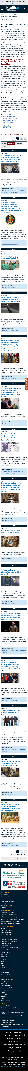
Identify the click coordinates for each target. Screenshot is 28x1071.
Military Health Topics (7, 926)
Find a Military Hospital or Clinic (8, 1008)
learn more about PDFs (20, 1066)
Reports (3, 998)
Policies (3, 992)
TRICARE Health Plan (7, 128)
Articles (2, 961)
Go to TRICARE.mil (5, 1006)
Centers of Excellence (6, 943)
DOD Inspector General (13, 1041)
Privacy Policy (17, 1032)
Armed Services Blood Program (9, 116)
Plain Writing (9, 1048)
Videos (2, 965)
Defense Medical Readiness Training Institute (11, 917)
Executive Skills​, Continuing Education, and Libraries (12, 919)
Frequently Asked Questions (7, 988)
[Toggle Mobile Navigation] (2, 9)
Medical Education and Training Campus (10, 921)
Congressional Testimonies (7, 979)
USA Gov (18, 1048)
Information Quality (7, 1045)
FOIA (18, 1038)
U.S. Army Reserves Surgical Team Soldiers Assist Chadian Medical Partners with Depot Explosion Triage (11, 616)
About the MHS (5, 892)
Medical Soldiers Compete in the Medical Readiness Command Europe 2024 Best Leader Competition (10, 808)
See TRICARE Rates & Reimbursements (10, 1018)
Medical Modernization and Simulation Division (11, 923)
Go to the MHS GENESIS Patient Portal (10, 1010)
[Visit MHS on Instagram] (5, 866)
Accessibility (10, 1038)
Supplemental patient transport (9, 120)
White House (10, 1051)
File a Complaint (4, 1026)
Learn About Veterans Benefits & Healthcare (10, 1016)
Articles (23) (11, 143)
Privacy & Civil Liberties (6, 950)
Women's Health (4, 956)
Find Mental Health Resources (7, 1020)
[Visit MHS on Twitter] (16, 866)
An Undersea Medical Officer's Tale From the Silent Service (11, 572)
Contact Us (3, 908)
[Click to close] (26, 380)
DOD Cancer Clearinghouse (7, 930)
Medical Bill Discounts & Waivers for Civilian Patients (12, 948)
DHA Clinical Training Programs (8, 912)
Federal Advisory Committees (7, 901)
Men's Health (4, 954)
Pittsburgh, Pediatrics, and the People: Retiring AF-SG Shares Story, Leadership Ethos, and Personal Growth (10, 666)
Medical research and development (10, 124)
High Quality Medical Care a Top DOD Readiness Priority (10, 532)
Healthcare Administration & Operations (9, 939)
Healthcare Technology (6, 945)
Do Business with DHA (6, 1022)
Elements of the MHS (6, 897)
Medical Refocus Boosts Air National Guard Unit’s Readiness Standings (10, 763)
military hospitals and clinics (11, 52)
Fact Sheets (3, 981)
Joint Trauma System (7, 114)
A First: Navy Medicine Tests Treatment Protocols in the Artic (10, 712)
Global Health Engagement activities (10, 122)
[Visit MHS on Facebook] (12, 866)
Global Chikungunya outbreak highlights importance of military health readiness (11, 299)
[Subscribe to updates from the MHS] (23, 866)
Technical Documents (6, 1001)
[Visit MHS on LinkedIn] (9, 866)
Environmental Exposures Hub (7, 937)
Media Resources (5, 972)
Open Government (19, 1045)
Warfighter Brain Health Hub (7, 932)
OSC (18, 1051)
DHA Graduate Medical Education (8, 915)
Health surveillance (7, 126)
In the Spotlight (4, 968)
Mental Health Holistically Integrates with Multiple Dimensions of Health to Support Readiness (9, 437)
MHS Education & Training (8, 910)
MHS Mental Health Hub (7, 471)
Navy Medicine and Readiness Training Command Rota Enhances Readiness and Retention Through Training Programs (11, 392)
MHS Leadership (4, 895)
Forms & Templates (5, 985)
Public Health (14, 473)
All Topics (3, 928)
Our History (3, 903)
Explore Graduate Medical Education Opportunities (12, 1024)
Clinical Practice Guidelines (7, 977)
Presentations (4, 994)
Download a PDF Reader (6, 1066)
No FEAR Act (8, 1035)
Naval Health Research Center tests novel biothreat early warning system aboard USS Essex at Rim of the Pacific (11, 158)
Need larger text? (8, 20)
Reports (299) (19, 143)
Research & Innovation (14, 192)
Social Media (4, 970)
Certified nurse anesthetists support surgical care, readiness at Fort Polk (10, 256)
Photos (2, 963)
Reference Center (6, 975)
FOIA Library (4, 983)
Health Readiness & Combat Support (10, 190)
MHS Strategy (23, 560)
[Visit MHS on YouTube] (19, 866)
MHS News (4, 959)
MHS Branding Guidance (6, 905)
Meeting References (5, 990)
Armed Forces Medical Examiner (10, 118)
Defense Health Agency (8, 29)
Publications (3, 996)
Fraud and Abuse (18, 1035)
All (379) (4, 143)
